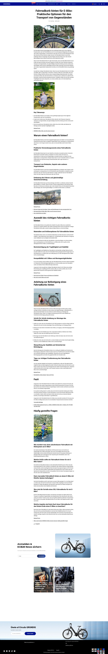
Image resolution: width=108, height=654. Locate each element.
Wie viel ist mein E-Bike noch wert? (41, 277)
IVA (66, 643)
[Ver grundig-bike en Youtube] (14, 651)
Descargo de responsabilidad (71, 641)
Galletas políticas (69, 645)
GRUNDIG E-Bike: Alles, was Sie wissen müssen (44, 130)
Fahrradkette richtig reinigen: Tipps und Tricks (44, 374)
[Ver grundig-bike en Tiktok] (7, 651)
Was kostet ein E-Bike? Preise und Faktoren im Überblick (46, 275)
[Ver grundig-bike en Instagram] (4, 651)
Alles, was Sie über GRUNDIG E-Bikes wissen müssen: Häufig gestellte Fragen (51, 520)
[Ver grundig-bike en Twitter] (12, 651)
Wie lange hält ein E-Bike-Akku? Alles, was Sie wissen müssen (47, 211)
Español (57, 650)
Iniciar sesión (30, 633)
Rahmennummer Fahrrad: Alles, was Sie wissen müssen (64, 586)
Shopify (63, 652)
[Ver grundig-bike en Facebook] (9, 651)
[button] (95, 4)
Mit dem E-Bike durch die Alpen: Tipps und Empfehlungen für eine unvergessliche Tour (52, 209)
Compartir (37, 523)
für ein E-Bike (46, 50)
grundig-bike (48, 652)
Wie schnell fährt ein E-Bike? (40, 213)
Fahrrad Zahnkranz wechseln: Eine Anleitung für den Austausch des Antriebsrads (41, 584)
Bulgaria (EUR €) (50, 650)
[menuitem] (33, 4)
